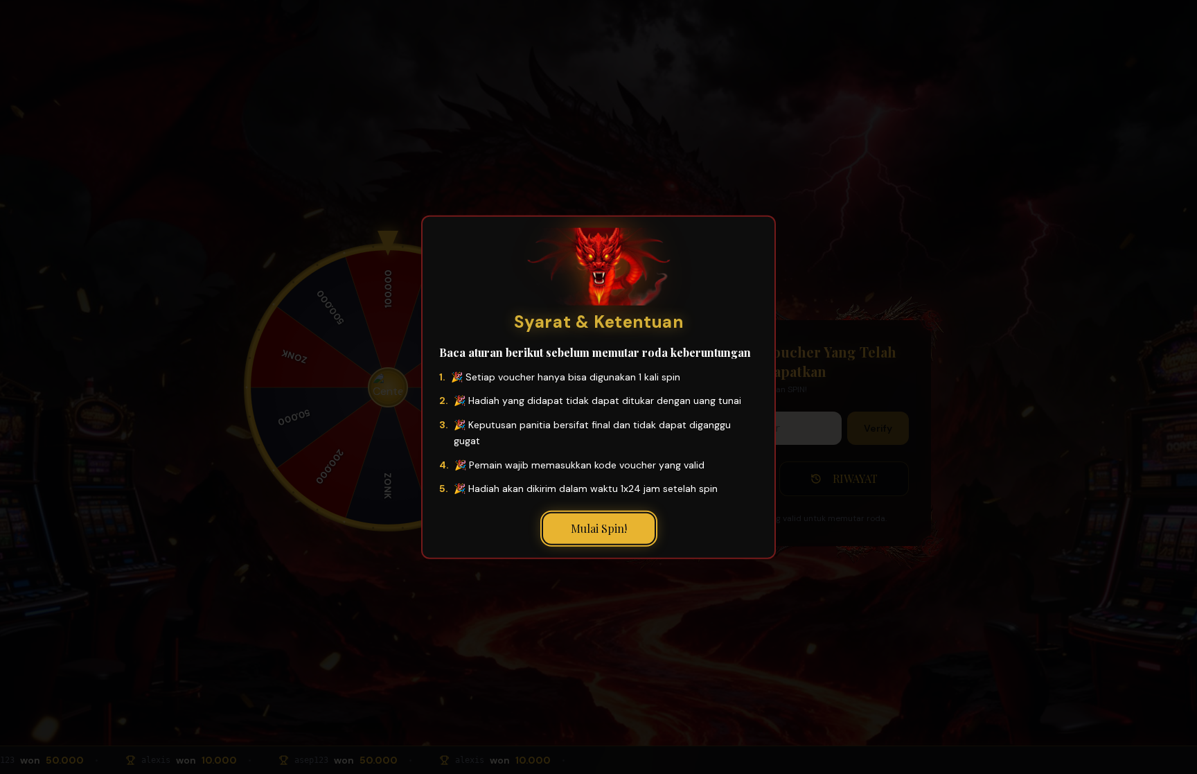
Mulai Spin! (599, 528)
